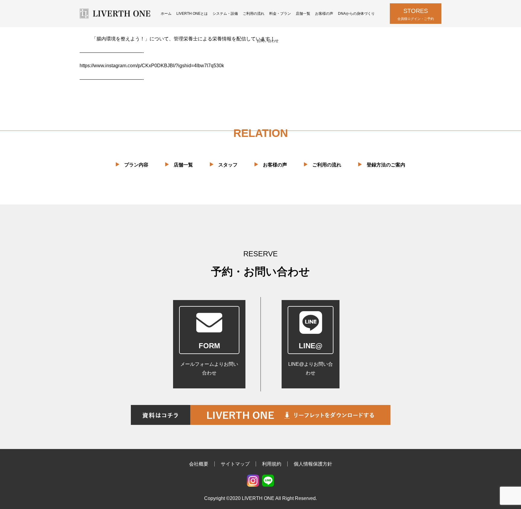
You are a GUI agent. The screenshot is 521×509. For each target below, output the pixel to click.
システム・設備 (225, 13)
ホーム (166, 13)
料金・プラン (280, 13)
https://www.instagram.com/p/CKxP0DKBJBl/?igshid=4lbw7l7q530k (152, 65)
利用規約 (271, 463)
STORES (415, 14)
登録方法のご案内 (386, 164)
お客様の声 (324, 13)
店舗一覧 (303, 13)
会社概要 (198, 463)
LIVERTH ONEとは (192, 13)
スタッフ (228, 164)
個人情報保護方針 (313, 463)
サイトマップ (235, 463)
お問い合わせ (268, 41)
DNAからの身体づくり (356, 13)
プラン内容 (136, 164)
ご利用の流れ (253, 13)
